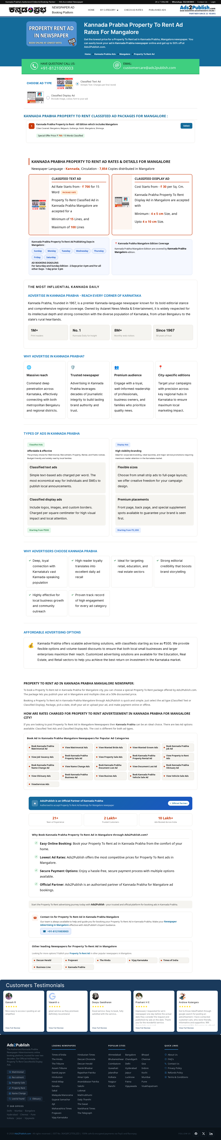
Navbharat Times (86, 1108)
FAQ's (171, 1059)
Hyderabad (131, 1068)
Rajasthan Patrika (86, 1072)
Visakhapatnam (150, 1086)
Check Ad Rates (133, 10)
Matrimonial (18, 1072)
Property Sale (18, 1082)
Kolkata (112, 1077)
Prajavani (56, 1112)
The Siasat (83, 1104)
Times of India (59, 1054)
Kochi (144, 1072)
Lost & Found (18, 1098)
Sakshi (81, 1086)
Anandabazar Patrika (88, 1081)
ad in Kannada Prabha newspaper (128, 43)
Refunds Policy (175, 1072)
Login (213, 2)
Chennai (146, 1059)
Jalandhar (113, 1072)
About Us (172, 1054)
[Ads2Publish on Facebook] (196, 1134)
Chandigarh (131, 1059)
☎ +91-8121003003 (56, 931)
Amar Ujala (83, 1077)
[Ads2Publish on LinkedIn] (211, 1134)
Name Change (19, 1093)
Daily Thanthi (84, 1099)
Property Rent (18, 1088)
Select (186, 125)
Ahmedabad (114, 1054)
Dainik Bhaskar (85, 1068)
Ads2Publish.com (23, 1133)
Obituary (36, 1098)
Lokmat (81, 1090)
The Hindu (57, 1059)
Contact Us (202, 2)
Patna (128, 1081)
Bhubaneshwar (116, 1059)
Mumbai (146, 1077)
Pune (144, 1081)
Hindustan (57, 1077)
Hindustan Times (86, 1054)
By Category (108, 10)
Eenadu (56, 1086)
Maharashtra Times (62, 1108)
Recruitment (18, 1077)
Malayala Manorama (62, 1095)
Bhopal (145, 1054)
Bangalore (130, 1054)
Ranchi (111, 1086)
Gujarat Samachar (61, 1099)
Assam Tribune (59, 1068)
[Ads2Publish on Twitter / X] (203, 1134)
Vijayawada (131, 1086)
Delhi (127, 1063)
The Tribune (58, 1063)
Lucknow (129, 1077)
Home (91, 10)
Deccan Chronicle (86, 1059)
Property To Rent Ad (80, 953)
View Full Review (12, 1028)
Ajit (53, 1104)
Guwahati (113, 1068)
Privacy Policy (175, 1068)
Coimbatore (114, 1063)
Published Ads (157, 10)
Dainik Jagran (58, 1072)
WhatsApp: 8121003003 (183, 2)
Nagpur (112, 1081)
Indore (145, 1068)
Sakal (54, 1090)
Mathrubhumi (85, 1095)
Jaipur (128, 1072)
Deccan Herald (85, 1063)
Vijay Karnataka (60, 1117)
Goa (144, 1063)
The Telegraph (85, 1112)
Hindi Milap (58, 1081)
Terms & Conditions (178, 1077)
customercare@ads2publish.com (149, 68)
